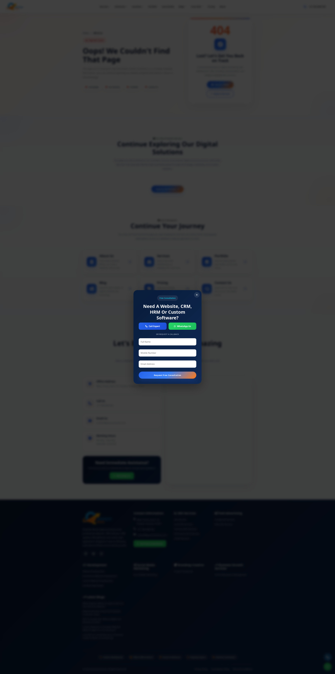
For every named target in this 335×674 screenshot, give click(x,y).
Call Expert (154, 326)
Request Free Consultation (167, 375)
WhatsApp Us (184, 326)
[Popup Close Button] (197, 295)
